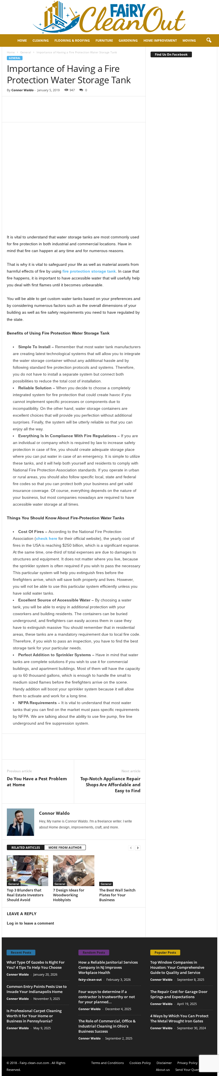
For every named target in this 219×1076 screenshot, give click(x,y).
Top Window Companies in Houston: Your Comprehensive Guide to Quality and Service (177, 967)
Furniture (104, 40)
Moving (189, 40)
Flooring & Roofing (72, 40)
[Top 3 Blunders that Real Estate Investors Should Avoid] (27, 870)
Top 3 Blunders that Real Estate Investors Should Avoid (25, 894)
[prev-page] (131, 848)
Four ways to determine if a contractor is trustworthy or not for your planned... (106, 996)
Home (22, 40)
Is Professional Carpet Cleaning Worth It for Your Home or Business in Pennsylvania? (34, 1016)
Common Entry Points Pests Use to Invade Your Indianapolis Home (37, 989)
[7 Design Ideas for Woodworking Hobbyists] (73, 870)
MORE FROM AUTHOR (65, 847)
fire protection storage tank (89, 271)
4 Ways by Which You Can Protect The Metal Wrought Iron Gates (179, 1018)
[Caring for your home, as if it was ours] (109, 17)
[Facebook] (12, 105)
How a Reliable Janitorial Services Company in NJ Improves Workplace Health (108, 967)
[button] (208, 40)
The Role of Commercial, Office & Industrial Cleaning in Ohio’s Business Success (107, 1026)
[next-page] (138, 848)
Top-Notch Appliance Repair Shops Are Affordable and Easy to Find (110, 784)
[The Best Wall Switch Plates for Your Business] (120, 870)
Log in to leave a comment (30, 923)
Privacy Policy (187, 1063)
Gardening (128, 40)
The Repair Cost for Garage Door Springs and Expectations (179, 994)
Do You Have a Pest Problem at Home (37, 781)
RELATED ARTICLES (25, 847)
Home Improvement (160, 40)
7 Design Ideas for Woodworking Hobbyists (68, 894)
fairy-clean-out (90, 979)
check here (46, 538)
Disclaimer (164, 1063)
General (25, 52)
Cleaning (41, 40)
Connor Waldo (22, 90)
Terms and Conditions (107, 1063)
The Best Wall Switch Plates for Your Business (117, 894)
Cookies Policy (140, 1063)
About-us (163, 1069)
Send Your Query (187, 1069)
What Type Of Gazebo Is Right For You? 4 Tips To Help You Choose (36, 965)
